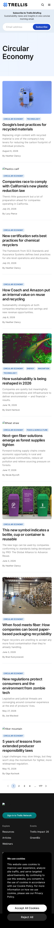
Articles (6, 837)
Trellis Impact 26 (39, 831)
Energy (30, 368)
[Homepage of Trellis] (6, 806)
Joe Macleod (12, 715)
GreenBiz (35, 837)
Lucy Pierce (11, 213)
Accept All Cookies (27, 908)
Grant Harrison (13, 410)
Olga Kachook (12, 773)
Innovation (43, 368)
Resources (8, 831)
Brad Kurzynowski (15, 657)
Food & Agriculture (37, 430)
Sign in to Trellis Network (19, 815)
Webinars (7, 843)
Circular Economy (13, 119)
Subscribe (41, 26)
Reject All (27, 917)
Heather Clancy (13, 155)
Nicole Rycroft (12, 475)
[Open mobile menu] (49, 5)
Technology (33, 119)
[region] (27, 889)
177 (40, 786)
